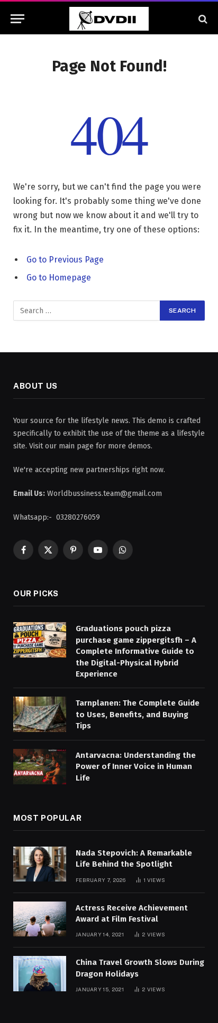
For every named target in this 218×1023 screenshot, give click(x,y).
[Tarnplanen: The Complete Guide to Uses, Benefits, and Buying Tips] (39, 714)
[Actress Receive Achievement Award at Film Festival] (39, 919)
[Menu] (17, 19)
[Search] (201, 19)
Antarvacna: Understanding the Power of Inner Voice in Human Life (136, 766)
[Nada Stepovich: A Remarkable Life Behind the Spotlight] (39, 864)
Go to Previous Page (65, 260)
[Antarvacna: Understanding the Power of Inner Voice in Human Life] (39, 766)
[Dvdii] (109, 19)
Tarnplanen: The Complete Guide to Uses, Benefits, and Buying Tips (137, 714)
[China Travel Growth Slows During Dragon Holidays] (39, 973)
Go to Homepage (58, 278)
